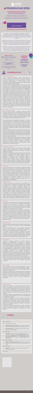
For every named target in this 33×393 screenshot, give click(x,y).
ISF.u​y (29, 391)
